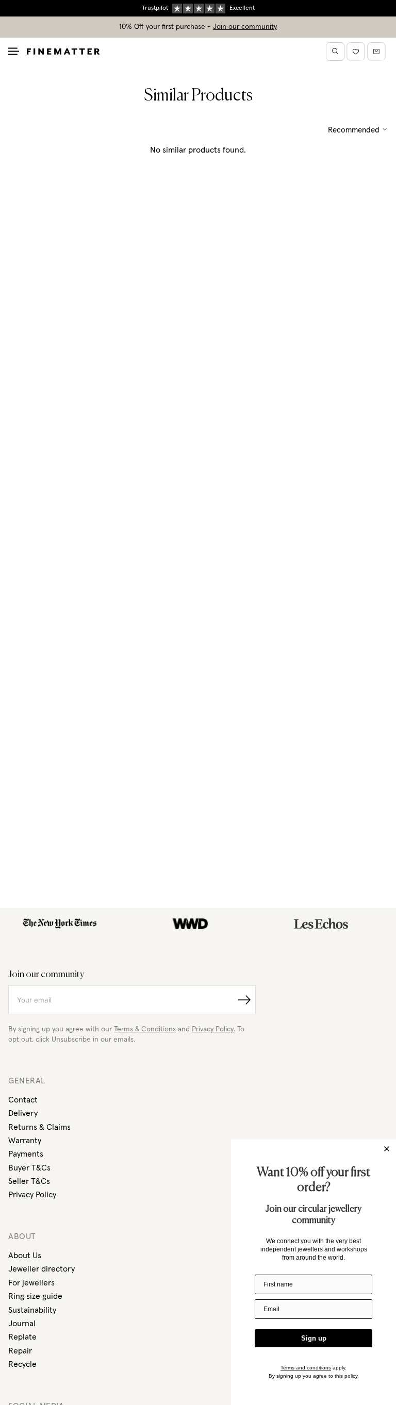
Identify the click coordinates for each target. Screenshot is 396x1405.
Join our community (245, 26)
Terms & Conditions (145, 1029)
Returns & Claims (39, 1127)
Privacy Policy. (213, 1029)
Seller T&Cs (29, 1181)
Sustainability (32, 1310)
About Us (24, 1255)
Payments (25, 1154)
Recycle (22, 1364)
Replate (22, 1337)
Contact (23, 1100)
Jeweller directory (41, 1269)
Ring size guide (35, 1296)
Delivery (23, 1113)
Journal (22, 1323)
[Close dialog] (387, 1149)
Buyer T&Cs (29, 1168)
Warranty (24, 1140)
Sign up (313, 1338)
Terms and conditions (305, 1367)
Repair (20, 1351)
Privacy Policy (32, 1195)
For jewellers (31, 1283)
